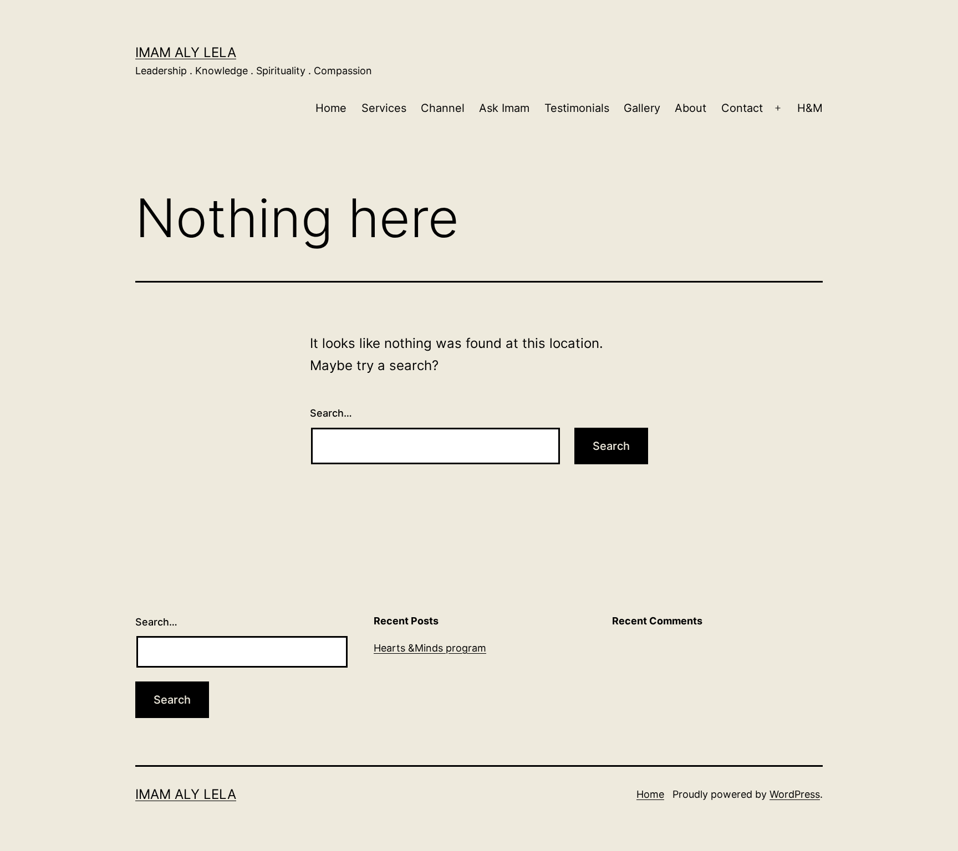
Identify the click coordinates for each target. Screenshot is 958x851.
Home (330, 108)
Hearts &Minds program (430, 648)
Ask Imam (504, 108)
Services (383, 108)
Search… (331, 413)
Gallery (642, 108)
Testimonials (576, 108)
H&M (810, 108)
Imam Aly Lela (185, 52)
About (690, 108)
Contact (742, 108)
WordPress (795, 794)
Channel (443, 108)
